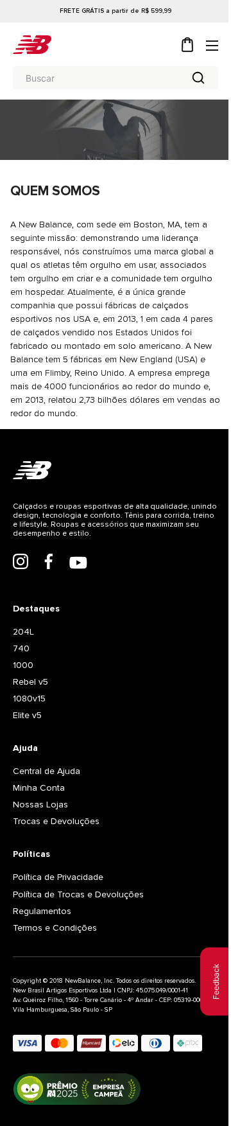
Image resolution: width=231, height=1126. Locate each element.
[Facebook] (48, 563)
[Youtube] (78, 564)
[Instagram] (20, 563)
